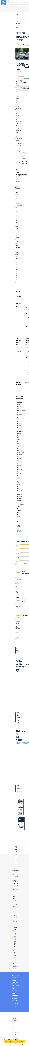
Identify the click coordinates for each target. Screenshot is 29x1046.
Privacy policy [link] (19, 1044)
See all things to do (17, 1005)
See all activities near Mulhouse (18, 788)
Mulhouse (18, 18)
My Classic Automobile (20, 530)
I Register (16, 860)
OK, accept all (9, 1041)
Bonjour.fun (15, 917)
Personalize (10, 1044)
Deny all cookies (20, 1041)
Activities (17, 14)
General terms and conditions (15, 1020)
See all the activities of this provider (18, 717)
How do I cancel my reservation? (15, 881)
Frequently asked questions (15, 887)
